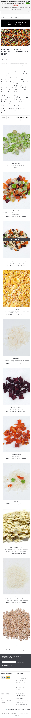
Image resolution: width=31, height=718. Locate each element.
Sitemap (18, 691)
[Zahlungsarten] (3, 677)
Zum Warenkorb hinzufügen (16, 159)
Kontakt (18, 689)
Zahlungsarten (20, 683)
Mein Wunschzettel (6, 704)
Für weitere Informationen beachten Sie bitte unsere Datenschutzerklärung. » (16, 8)
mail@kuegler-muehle (22, 704)
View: (3, 117)
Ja (28, 3)
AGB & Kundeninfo (21, 678)
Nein (15, 5)
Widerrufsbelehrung (21, 680)
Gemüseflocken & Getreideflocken (15, 17)
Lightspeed (16, 715)
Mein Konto (4, 696)
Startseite (3, 17)
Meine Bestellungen (6, 698)
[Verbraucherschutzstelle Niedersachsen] (17, 709)
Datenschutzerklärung (21, 682)
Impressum (18, 676)
